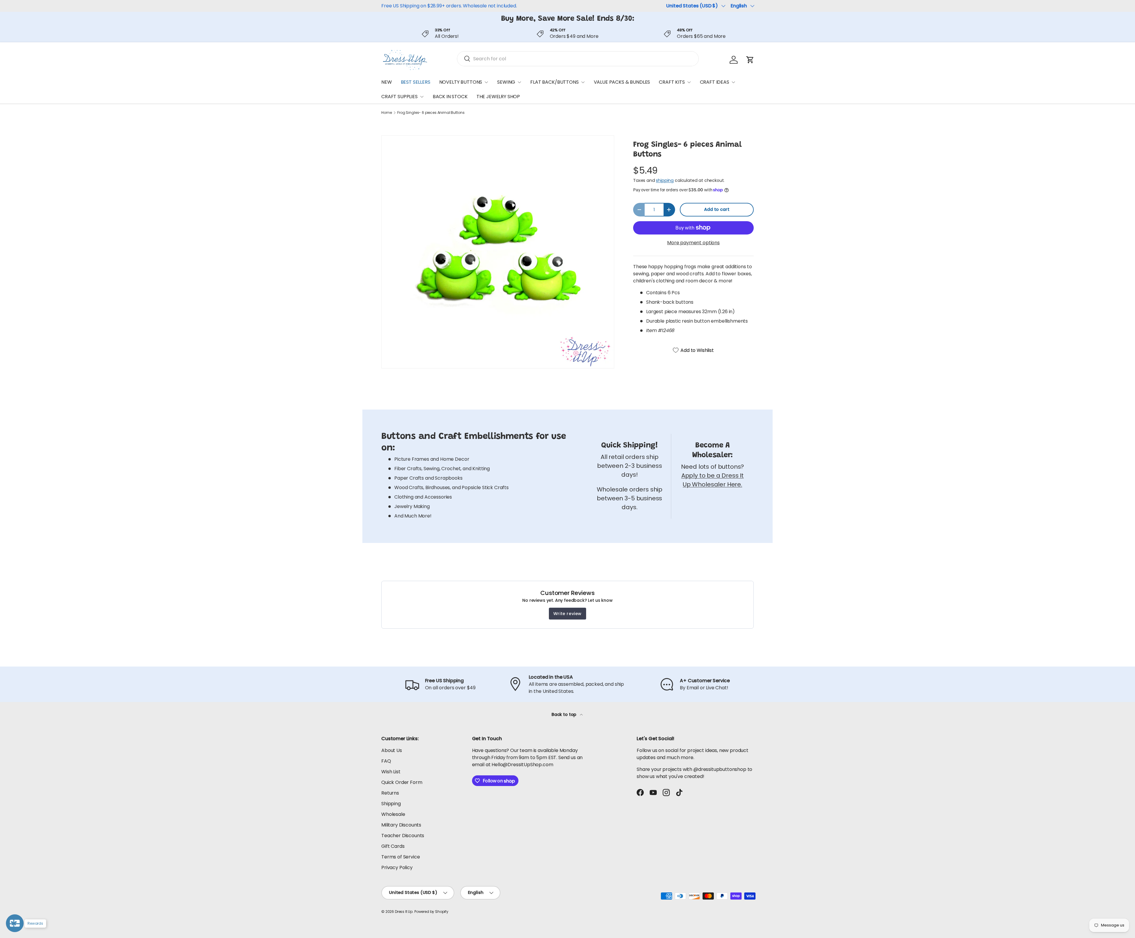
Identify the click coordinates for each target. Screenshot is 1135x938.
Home (386, 112)
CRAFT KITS (672, 82)
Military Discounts (401, 824)
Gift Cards (392, 846)
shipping (665, 180)
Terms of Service (400, 856)
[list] (498, 252)
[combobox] (577, 58)
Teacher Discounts (402, 835)
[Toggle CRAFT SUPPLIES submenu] (421, 96)
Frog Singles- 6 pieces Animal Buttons (430, 112)
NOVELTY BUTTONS (460, 82)
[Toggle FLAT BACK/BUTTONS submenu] (582, 82)
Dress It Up (404, 911)
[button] (750, 59)
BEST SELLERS (415, 82)
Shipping (391, 803)
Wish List (391, 771)
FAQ (386, 761)
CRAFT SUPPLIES (399, 96)
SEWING (506, 82)
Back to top (565, 714)
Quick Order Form (401, 782)
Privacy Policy (397, 867)
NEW (386, 82)
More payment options (693, 242)
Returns (390, 793)
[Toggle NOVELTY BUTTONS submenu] (486, 82)
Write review (567, 614)
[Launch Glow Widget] (15, 923)
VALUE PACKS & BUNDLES (622, 82)
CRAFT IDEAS (714, 82)
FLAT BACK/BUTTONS (554, 82)
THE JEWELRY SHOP (498, 96)
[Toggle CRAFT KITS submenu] (689, 82)
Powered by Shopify (431, 911)
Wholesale (393, 814)
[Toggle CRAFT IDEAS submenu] (733, 82)
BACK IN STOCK (450, 96)
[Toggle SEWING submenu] (519, 82)
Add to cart (716, 209)
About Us (391, 750)
